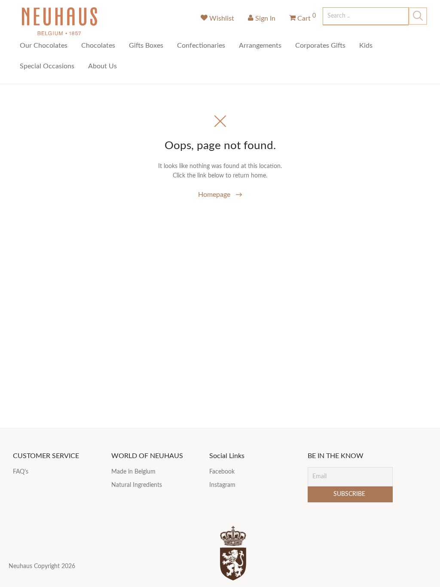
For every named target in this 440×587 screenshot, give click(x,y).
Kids (366, 45)
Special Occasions (47, 66)
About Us (102, 66)
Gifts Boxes (146, 45)
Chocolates (98, 45)
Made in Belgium (133, 472)
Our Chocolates (43, 45)
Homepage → (220, 194)
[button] (418, 16)
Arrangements (260, 45)
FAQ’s (20, 472)
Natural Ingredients (136, 485)
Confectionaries (201, 45)
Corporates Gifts (320, 45)
